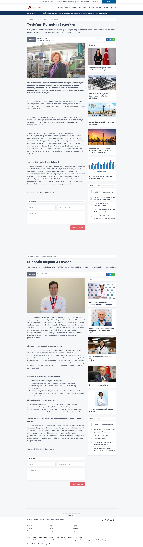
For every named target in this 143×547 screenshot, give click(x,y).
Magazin (91, 8)
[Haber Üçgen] (35, 7)
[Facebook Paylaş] (107, 39)
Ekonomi (67, 8)
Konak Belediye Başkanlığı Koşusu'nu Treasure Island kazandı (66, 13)
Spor (84, 8)
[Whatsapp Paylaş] (113, 39)
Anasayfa (31, 19)
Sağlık (74, 8)
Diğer (79, 8)
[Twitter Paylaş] (110, 39)
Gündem (60, 8)
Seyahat (105, 8)
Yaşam (98, 8)
